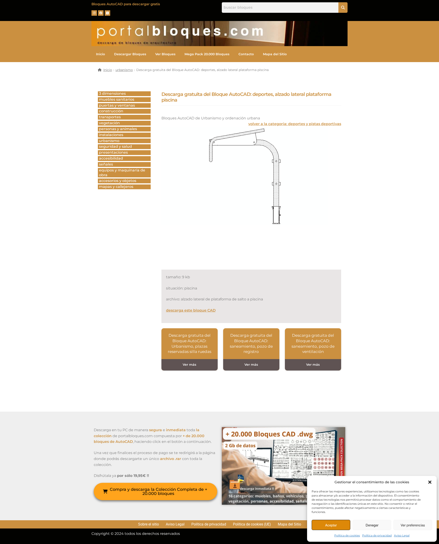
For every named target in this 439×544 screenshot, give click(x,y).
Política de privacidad (377, 535)
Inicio (100, 54)
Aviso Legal (402, 535)
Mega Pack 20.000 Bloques (207, 54)
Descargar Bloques (130, 54)
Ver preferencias (413, 525)
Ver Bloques (165, 54)
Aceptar (331, 525)
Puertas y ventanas (117, 105)
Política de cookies (347, 535)
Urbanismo (109, 141)
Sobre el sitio (148, 524)
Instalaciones (111, 135)
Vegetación (109, 123)
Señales (106, 164)
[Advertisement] (244, 252)
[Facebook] (101, 13)
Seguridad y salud (115, 146)
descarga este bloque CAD (191, 310)
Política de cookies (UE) (252, 524)
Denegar (372, 525)
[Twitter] (107, 13)
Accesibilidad (111, 158)
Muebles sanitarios (116, 99)
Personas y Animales (118, 129)
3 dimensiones (112, 93)
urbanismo (124, 70)
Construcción (111, 111)
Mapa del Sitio (275, 54)
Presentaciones (113, 152)
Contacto (246, 54)
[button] (430, 482)
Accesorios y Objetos (117, 181)
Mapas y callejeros (116, 186)
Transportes (110, 117)
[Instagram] (94, 13)
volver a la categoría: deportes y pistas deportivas (294, 124)
